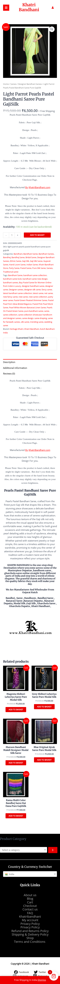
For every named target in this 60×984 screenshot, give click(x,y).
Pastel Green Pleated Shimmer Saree (30, 300)
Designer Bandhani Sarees (30, 84)
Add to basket (37, 235)
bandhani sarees (10, 282)
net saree (48, 293)
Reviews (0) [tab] (9, 373)
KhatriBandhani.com (39, 187)
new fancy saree (10, 296)
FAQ (30, 913)
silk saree (25, 321)
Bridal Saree (31, 257)
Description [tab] (9, 362)
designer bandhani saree (33, 286)
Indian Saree (32, 264)
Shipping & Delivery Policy (30, 934)
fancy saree (47, 289)
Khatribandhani (30, 916)
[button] (52, 29)
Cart (30, 902)
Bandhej (7, 257)
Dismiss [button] (42, 979)
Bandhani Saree (30, 253)
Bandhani (18, 253)
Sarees (13, 84)
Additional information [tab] (15, 367)
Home (6, 84)
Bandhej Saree (18, 257)
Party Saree (14, 268)
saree (46, 311)
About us (30, 895)
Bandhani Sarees (46, 253)
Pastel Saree (25, 268)
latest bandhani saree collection (17, 293)
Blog (30, 898)
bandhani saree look (12, 278)
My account (30, 920)
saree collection (10, 314)
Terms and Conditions (30, 942)
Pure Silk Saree (39, 268)
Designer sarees (16, 289)
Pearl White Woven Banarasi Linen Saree (27, 307)
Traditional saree (10, 271)
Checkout (30, 906)
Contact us (30, 909)
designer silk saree (32, 289)
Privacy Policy (30, 924)
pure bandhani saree (33, 311)
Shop (30, 938)
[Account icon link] (53, 7)
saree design (28, 318)
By (26, 187)
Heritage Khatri (16, 329)
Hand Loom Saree (17, 264)
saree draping (40, 318)
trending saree (36, 321)
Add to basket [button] (16, 709)
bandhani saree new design (35, 278)
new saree (23, 296)
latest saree (38, 293)
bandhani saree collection (35, 275)
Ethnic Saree (15, 261)
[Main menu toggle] (6, 8)
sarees (17, 321)
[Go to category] (52, 850)
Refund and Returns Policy (30, 931)
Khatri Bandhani (29, 7)
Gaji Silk (25, 261)
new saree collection (38, 296)
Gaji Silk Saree (36, 261)
